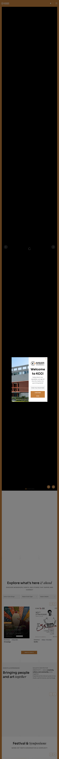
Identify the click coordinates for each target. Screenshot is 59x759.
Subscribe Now (38, 394)
